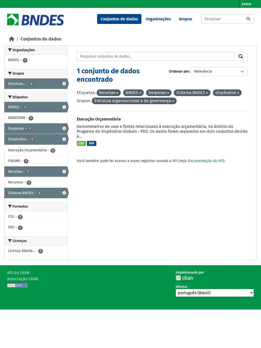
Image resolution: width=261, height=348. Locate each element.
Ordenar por (179, 71)
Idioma (181, 287)
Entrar (246, 4)
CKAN (184, 277)
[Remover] (117, 93)
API (174, 161)
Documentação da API (205, 161)
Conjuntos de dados (119, 19)
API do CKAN (18, 272)
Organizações (158, 19)
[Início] (11, 39)
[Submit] (248, 19)
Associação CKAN (22, 278)
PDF (91, 143)
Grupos (185, 19)
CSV (81, 143)
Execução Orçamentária (99, 119)
